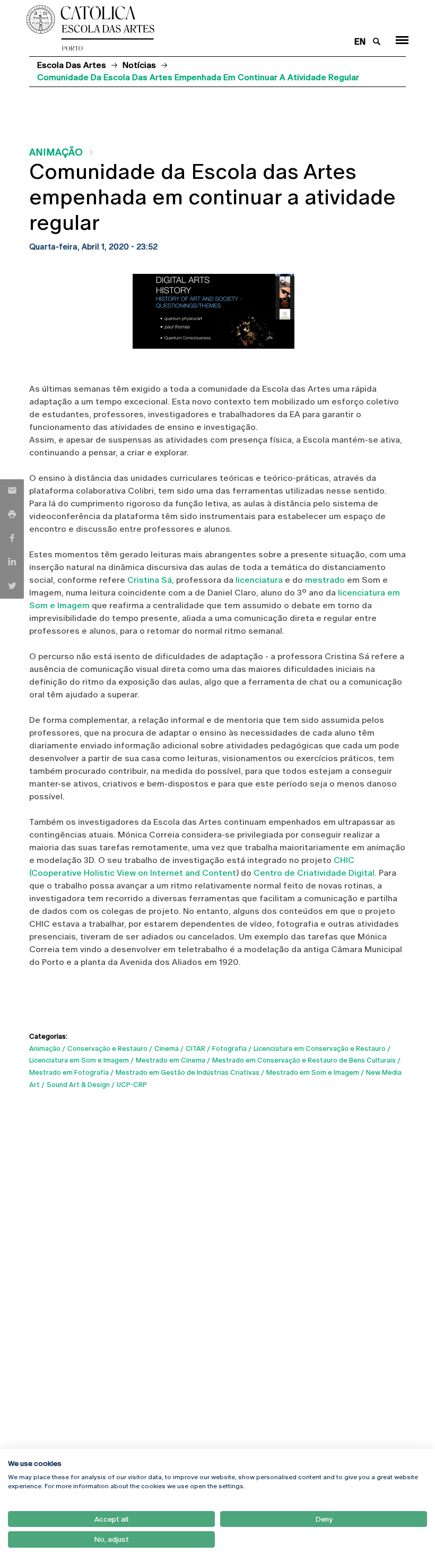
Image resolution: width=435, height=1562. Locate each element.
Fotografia (229, 1048)
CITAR (195, 1048)
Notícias (139, 65)
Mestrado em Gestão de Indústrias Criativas (187, 1072)
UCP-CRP (132, 1085)
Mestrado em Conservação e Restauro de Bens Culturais (304, 1060)
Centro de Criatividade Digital (314, 873)
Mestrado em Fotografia (69, 1072)
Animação (56, 152)
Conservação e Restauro (107, 1048)
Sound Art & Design (78, 1085)
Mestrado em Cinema (170, 1060)
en (360, 42)
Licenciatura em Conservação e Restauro (320, 1048)
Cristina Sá (149, 580)
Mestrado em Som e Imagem (312, 1072)
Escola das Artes (71, 65)
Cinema (166, 1048)
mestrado (325, 580)
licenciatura (259, 580)
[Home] (185, 28)
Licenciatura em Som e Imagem (79, 1060)
